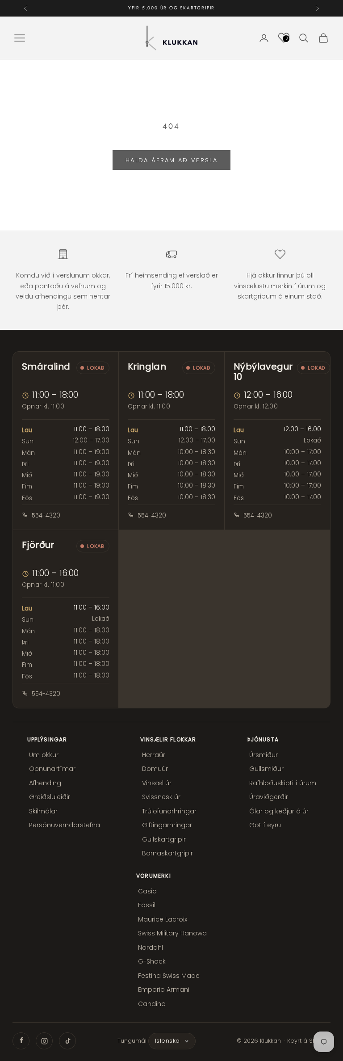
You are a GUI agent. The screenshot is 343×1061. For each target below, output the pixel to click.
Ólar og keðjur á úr (279, 811)
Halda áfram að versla (171, 160)
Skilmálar (43, 811)
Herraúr (153, 754)
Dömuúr (155, 768)
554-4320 (46, 515)
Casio (147, 891)
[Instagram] (44, 1040)
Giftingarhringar (167, 825)
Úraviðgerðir (268, 796)
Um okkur (44, 754)
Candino (152, 1003)
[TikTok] (67, 1040)
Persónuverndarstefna (64, 825)
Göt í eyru (265, 825)
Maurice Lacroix (162, 919)
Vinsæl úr (157, 783)
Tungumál (131, 1040)
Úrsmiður (263, 754)
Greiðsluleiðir (49, 796)
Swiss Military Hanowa (172, 933)
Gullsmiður (266, 768)
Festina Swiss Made (169, 975)
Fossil (146, 905)
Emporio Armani (163, 989)
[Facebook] (21, 1040)
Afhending (45, 783)
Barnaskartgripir (167, 853)
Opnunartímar (52, 768)
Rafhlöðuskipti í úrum (282, 783)
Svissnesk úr (161, 796)
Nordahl (150, 947)
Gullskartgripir (164, 839)
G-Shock (152, 961)
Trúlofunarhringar (169, 811)
